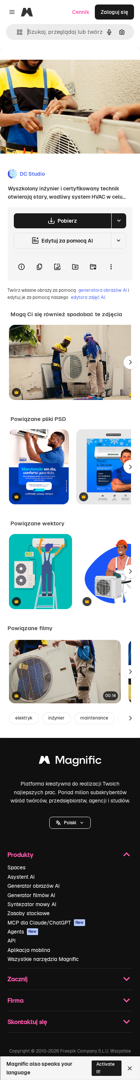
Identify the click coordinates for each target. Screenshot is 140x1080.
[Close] (130, 1068)
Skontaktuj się (27, 1022)
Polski (70, 823)
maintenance (94, 718)
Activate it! (105, 1067)
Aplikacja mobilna (28, 950)
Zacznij (17, 979)
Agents (22, 931)
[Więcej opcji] (110, 267)
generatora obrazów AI (102, 290)
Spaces (16, 867)
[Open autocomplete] (16, 32)
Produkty (20, 854)
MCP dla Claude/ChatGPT (45, 922)
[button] (70, 823)
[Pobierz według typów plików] (118, 220)
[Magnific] (70, 762)
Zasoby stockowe (28, 913)
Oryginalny (51, 64)
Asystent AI (21, 876)
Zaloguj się (114, 12)
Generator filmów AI (31, 895)
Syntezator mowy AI (31, 904)
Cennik (81, 12)
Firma (15, 1000)
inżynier (56, 718)
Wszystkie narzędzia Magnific (43, 959)
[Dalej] (130, 362)
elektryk (23, 718)
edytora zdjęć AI (88, 297)
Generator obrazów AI (33, 885)
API (11, 940)
